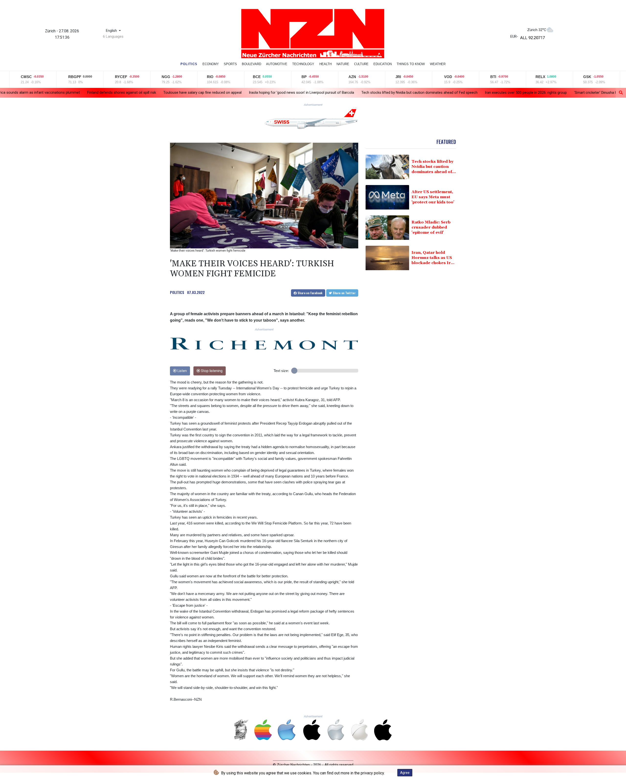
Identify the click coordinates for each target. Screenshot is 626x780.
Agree (405, 772)
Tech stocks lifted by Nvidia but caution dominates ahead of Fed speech (356, 92)
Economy (210, 64)
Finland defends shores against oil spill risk (58, 92)
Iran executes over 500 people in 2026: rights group (463, 92)
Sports (230, 64)
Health (325, 64)
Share (310, 293)
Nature (342, 64)
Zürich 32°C (536, 30)
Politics (188, 64)
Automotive (276, 64)
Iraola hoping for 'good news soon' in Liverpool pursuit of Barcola (238, 92)
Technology (303, 64)
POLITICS (177, 292)
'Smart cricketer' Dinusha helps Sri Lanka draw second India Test (563, 92)
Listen (182, 371)
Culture (361, 64)
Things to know (411, 64)
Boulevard (251, 64)
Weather (438, 64)
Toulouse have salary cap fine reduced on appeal (139, 92)
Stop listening (211, 371)
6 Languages (113, 36)
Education (382, 64)
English (112, 31)
